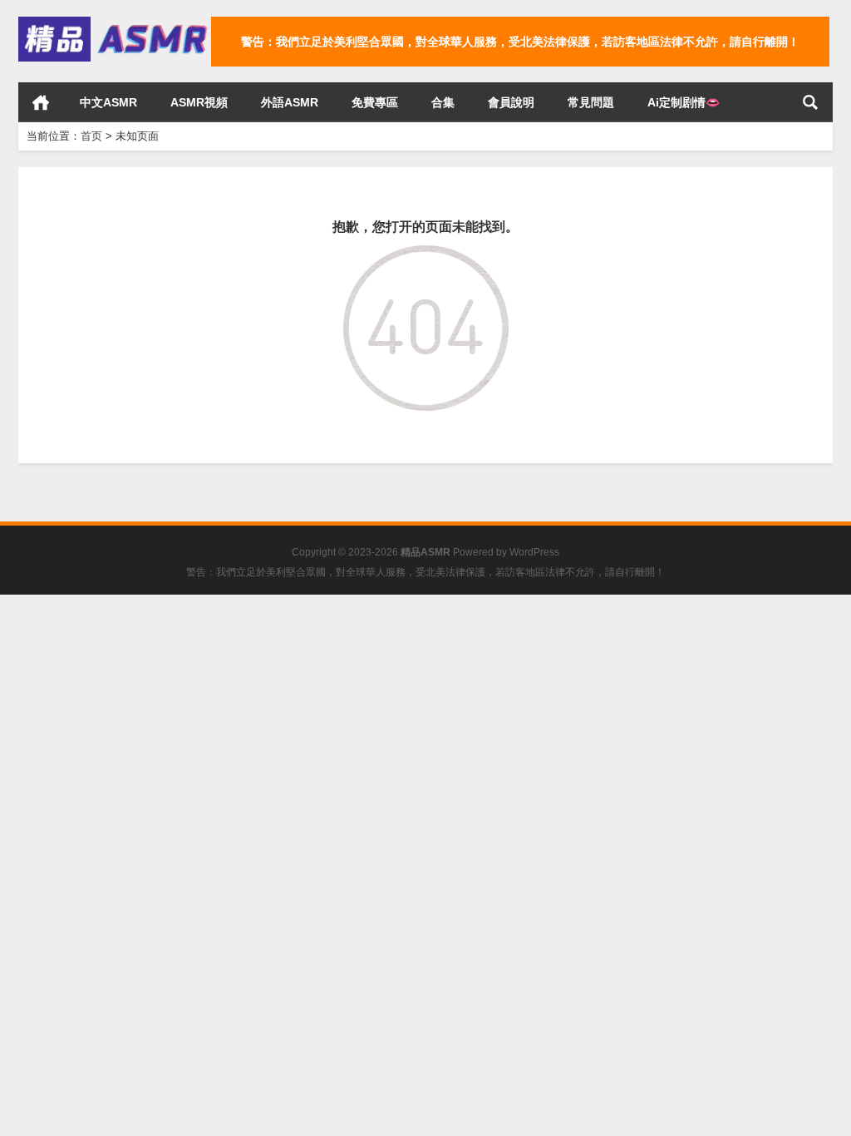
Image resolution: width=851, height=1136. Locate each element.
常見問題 (591, 102)
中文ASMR (108, 102)
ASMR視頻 (199, 102)
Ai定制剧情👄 (683, 102)
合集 (443, 102)
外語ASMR (289, 102)
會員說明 (511, 102)
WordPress (534, 552)
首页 (40, 102)
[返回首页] (426, 257)
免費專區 (375, 102)
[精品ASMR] (114, 22)
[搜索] (810, 102)
